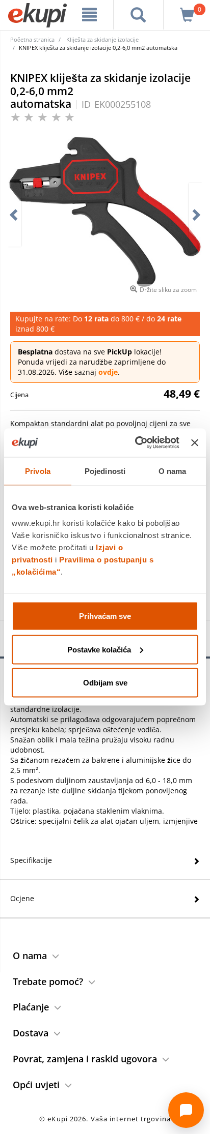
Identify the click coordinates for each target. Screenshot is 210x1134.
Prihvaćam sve (105, 616)
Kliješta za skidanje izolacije (102, 39)
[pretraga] (138, 14)
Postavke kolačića (99, 649)
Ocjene (22, 898)
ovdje (108, 372)
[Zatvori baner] (194, 442)
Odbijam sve (105, 682)
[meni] (89, 14)
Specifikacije (31, 860)
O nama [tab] (173, 470)
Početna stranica (32, 39)
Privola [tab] (37, 470)
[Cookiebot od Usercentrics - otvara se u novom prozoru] (136, 443)
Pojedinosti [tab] (105, 470)
